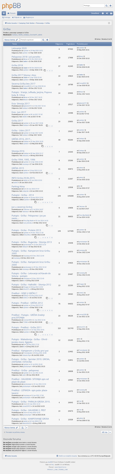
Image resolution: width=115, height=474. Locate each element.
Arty (52, 464)
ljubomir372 (27, 106)
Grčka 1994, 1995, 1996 (23, 159)
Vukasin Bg (26, 355)
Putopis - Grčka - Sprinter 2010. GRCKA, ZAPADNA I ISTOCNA (31, 360)
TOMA (25, 322)
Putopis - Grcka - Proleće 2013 (26, 230)
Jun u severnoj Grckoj (22, 206)
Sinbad (24, 247)
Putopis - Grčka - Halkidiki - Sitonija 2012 (31, 284)
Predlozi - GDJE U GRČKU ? (24, 293)
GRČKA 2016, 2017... (22, 139)
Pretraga (7, 17)
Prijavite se (18, 17)
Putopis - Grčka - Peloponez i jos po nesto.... (29, 217)
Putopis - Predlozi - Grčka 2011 (27, 327)
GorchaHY (33, 35)
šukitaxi (14, 35)
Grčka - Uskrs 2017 (21, 130)
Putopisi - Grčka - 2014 (23, 195)
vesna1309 (27, 320)
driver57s (26, 289)
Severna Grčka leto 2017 (23, 83)
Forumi (12, 13)
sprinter (26, 50)
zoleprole (25, 191)
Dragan (26, 287)
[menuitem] (103, 13)
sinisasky (25, 155)
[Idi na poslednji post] (85, 48)
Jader (25, 61)
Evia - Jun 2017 (19, 112)
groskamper (28, 244)
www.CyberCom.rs (60, 467)
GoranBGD (27, 86)
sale (23, 375)
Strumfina (27, 235)
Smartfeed (95, 13)
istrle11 (26, 295)
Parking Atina (18, 186)
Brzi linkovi (4, 13)
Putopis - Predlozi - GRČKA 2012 (27, 302)
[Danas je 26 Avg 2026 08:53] (109, 23)
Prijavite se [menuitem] (107, 13)
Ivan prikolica (27, 223)
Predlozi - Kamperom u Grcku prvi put (30, 350)
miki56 (20, 35)
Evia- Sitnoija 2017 (21, 103)
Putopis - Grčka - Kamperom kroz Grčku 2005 (31, 252)
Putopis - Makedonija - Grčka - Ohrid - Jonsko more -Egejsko (30, 340)
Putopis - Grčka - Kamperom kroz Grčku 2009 (31, 263)
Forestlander (28, 353)
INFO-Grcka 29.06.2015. (23, 177)
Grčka (7, 29)
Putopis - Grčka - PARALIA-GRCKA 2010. (31, 401)
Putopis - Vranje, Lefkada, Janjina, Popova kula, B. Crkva (32, 93)
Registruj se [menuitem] (111, 13)
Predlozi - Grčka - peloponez (25, 370)
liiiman (26, 59)
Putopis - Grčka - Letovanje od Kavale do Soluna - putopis (31, 274)
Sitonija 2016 (18, 151)
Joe (25, 404)
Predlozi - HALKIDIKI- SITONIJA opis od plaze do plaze (30, 380)
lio (24, 189)
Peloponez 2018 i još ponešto (26, 56)
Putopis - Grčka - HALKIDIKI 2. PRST (29, 410)
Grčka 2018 (17, 65)
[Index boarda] (11, 5)
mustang (25, 164)
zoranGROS (26, 406)
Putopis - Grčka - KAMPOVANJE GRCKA (30, 418)
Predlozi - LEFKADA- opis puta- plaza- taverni (30, 391)
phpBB (50, 462)
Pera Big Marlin (29, 220)
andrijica (26, 35)
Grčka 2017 (17, 120)
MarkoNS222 (26, 423)
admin (40, 35)
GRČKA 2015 (18, 168)
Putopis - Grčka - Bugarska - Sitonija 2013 (32, 242)
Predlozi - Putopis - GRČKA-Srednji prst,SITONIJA (28, 316)
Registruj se (30, 17)
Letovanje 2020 (19, 48)
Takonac (26, 209)
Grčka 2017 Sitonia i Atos (24, 75)
